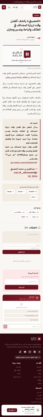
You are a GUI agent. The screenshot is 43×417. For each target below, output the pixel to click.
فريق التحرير (30, 37)
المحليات (36, 15)
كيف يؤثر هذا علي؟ (34, 319)
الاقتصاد (39, 370)
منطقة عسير (20, 212)
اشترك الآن (21, 287)
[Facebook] (35, 352)
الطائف (25, 77)
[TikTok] (20, 352)
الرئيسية (18, 367)
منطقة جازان (34, 212)
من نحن (39, 392)
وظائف (39, 380)
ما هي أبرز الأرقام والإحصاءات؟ (31, 315)
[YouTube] (25, 352)
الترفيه (39, 383)
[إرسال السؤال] (5, 326)
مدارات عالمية (37, 377)
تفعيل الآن (12, 410)
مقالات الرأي (17, 370)
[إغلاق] (4, 410)
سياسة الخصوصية (36, 402)
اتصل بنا (39, 395)
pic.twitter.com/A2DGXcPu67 (24, 163)
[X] (39, 352)
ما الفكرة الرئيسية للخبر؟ (33, 311)
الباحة (18, 77)
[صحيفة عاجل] (37, 7)
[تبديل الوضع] (9, 7)
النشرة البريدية (17, 377)
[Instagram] (30, 352)
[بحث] (22, 7)
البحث (19, 373)
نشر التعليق (21, 252)
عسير (13, 77)
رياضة (39, 373)
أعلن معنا (38, 398)
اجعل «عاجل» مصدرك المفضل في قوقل (28, 357)
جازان (8, 77)
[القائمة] (4, 7)
